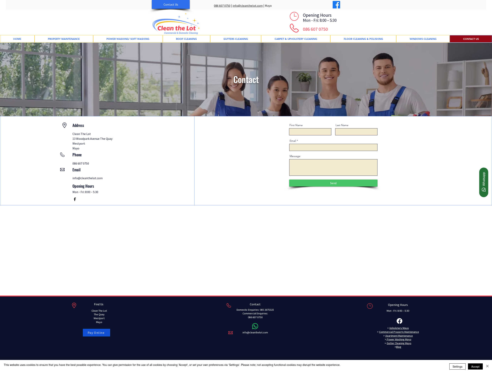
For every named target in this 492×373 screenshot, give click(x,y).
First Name (296, 125)
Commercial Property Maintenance (399, 332)
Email (293, 140)
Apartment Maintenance (399, 335)
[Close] (487, 366)
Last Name (342, 125)
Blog (398, 347)
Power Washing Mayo (398, 339)
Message (295, 156)
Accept (475, 366)
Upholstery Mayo (399, 328)
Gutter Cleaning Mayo (399, 343)
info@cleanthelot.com (248, 5)
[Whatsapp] (255, 326)
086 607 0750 (222, 5)
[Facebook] (336, 4)
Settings (457, 366)
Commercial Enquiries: (255, 313)
